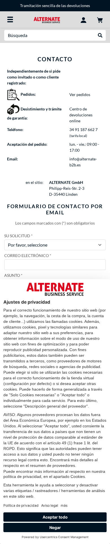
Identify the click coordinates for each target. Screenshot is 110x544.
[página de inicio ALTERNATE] (47, 19)
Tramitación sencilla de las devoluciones (55, 5)
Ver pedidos (79, 94)
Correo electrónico (26, 255)
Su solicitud (17, 235)
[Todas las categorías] (10, 19)
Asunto (12, 275)
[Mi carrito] (100, 19)
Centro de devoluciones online (81, 114)
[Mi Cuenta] (83, 19)
